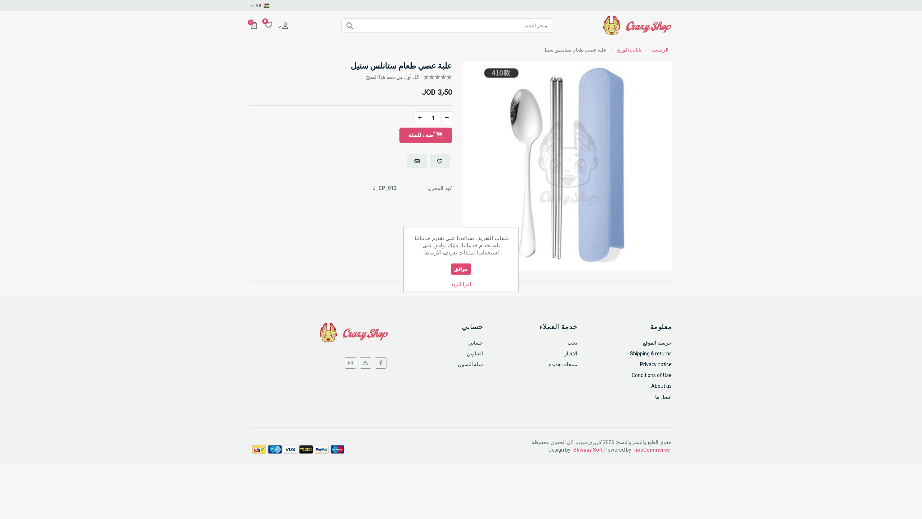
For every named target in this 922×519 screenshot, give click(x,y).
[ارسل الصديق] (417, 161)
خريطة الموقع (657, 343)
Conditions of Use (652, 375)
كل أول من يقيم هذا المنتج (392, 77)
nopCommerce (652, 450)
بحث (572, 343)
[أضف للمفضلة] (440, 161)
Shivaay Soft (588, 450)
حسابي (475, 343)
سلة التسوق (470, 364)
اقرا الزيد (461, 284)
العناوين (475, 353)
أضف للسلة (422, 135)
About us (661, 386)
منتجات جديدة (563, 364)
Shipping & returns (651, 353)
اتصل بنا (663, 397)
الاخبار (570, 353)
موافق (461, 269)
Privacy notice (656, 364)
